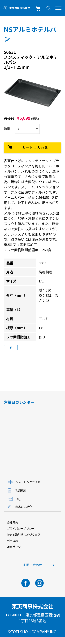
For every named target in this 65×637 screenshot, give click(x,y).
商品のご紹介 (23, 507)
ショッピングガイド (27, 482)
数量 (7, 128)
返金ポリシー (15, 547)
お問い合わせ (32, 564)
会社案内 (12, 522)
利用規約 (21, 490)
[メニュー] (58, 8)
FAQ (17, 499)
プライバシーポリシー (21, 528)
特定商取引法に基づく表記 (23, 534)
